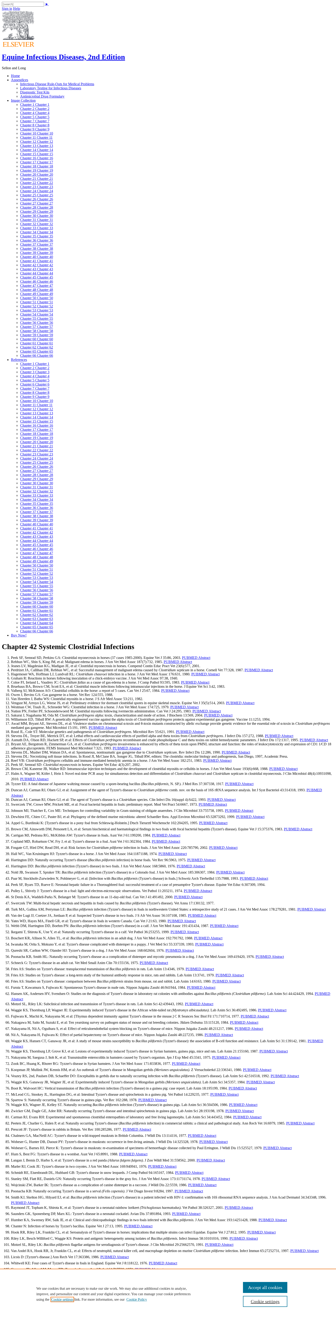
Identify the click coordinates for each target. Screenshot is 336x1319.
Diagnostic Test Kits (34, 92)
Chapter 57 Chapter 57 (36, 327)
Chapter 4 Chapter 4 (34, 113)
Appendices (19, 80)
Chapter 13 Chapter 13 (36, 146)
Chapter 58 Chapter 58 (36, 331)
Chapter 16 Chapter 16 (36, 158)
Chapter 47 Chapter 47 (36, 286)
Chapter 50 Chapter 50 (36, 298)
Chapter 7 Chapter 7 (34, 121)
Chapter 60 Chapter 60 (36, 339)
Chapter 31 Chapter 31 (36, 220)
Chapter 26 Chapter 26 (36, 199)
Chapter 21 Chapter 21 (36, 179)
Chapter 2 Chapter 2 (34, 109)
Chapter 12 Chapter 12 (36, 142)
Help (16, 9)
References (19, 360)
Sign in (7, 9)
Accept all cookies (265, 1287)
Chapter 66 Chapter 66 (36, 355)
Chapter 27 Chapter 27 (36, 203)
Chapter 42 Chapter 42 (36, 265)
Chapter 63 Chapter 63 (36, 619)
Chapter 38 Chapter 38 (36, 248)
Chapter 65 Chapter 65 (36, 351)
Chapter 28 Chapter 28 (36, 207)
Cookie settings (62, 1299)
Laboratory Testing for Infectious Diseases (50, 88)
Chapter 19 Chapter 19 (36, 170)
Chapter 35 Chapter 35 (36, 236)
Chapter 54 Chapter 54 (36, 314)
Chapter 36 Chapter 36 (36, 240)
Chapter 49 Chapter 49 (36, 294)
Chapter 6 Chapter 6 (34, 384)
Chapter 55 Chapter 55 (36, 318)
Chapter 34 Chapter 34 (36, 232)
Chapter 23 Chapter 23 (36, 187)
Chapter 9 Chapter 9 (34, 129)
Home (15, 76)
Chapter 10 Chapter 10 (36, 133)
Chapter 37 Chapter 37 (36, 244)
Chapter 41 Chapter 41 (36, 261)
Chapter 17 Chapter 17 (36, 162)
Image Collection (23, 100)
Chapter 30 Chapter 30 (36, 216)
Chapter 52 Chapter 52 (36, 306)
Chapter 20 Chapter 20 (36, 174)
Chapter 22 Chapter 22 (36, 183)
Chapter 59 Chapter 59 (36, 335)
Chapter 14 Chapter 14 (36, 150)
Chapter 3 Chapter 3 (34, 372)
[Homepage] (18, 46)
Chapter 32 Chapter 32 (36, 224)
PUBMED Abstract (196, 658)
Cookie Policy (136, 1299)
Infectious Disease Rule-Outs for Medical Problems (57, 84)
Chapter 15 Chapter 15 (36, 154)
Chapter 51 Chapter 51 (36, 302)
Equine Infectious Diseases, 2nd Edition (63, 57)
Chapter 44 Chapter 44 (36, 273)
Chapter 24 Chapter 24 (36, 191)
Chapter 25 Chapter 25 (36, 195)
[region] (168, 1294)
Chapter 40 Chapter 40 (36, 257)
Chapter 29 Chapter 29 (36, 211)
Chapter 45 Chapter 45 (36, 277)
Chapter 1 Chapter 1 (34, 105)
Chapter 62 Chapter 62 (36, 347)
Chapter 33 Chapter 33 (36, 228)
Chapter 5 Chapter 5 (34, 117)
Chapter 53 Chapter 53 (36, 310)
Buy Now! (19, 635)
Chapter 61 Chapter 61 (36, 343)
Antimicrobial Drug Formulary (42, 96)
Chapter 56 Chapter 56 (36, 323)
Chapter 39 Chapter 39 (36, 253)
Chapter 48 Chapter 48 (36, 290)
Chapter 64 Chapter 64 (36, 623)
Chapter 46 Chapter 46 (36, 281)
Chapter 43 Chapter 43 (36, 269)
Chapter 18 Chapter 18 (36, 166)
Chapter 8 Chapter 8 (34, 125)
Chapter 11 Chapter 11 (36, 137)
